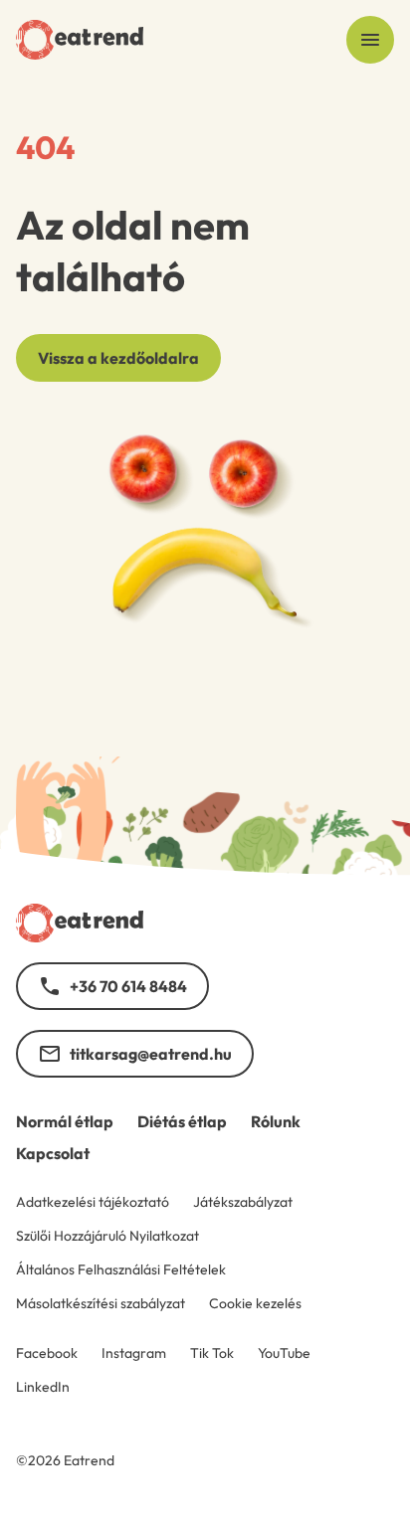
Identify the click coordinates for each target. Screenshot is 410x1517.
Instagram (134, 1353)
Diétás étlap (182, 1121)
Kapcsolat (53, 1153)
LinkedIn (43, 1387)
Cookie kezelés (255, 1303)
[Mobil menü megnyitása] (370, 40)
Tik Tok (212, 1353)
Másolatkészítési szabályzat (100, 1303)
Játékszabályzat (243, 1202)
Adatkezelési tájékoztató (92, 1202)
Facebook (47, 1353)
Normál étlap (64, 1121)
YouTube (284, 1353)
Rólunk (276, 1121)
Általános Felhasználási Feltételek (121, 1269)
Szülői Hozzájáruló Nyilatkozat (107, 1236)
